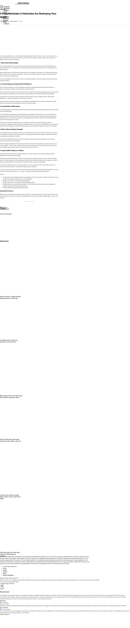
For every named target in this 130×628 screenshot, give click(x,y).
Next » (29, 208)
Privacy (5, 570)
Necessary (5, 602)
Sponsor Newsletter (8, 575)
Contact (5, 572)
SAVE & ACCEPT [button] (5, 614)
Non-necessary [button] (4, 607)
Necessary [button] (3, 600)
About (4, 573)
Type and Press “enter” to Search (8, 578)
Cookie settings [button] (4, 583)
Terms (4, 568)
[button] (22, 2)
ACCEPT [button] (11, 583)
